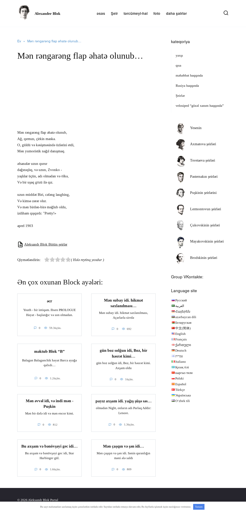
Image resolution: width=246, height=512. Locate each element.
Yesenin (196, 128)
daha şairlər (176, 13)
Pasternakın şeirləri (204, 176)
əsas (101, 13)
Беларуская (183, 322)
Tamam (199, 506)
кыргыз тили (184, 373)
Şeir (114, 13)
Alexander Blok (47, 13)
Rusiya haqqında (187, 86)
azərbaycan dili (185, 317)
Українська (183, 395)
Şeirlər (180, 96)
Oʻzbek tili (182, 401)
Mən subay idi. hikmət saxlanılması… (123, 303)
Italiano (180, 362)
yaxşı (179, 55)
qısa (178, 65)
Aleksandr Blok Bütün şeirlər (45, 244)
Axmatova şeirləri (203, 144)
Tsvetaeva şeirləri (202, 160)
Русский (181, 300)
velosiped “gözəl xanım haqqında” (200, 106)
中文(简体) (183, 328)
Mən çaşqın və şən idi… (123, 446)
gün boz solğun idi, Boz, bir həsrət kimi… (123, 353)
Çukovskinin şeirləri (205, 225)
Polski (179, 378)
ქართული (183, 345)
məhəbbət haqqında (189, 75)
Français (181, 339)
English (180, 334)
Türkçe (180, 390)
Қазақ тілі (182, 367)
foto (156, 13)
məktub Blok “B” (49, 351)
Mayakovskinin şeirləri (207, 241)
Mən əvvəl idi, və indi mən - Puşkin (49, 404)
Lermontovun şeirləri (205, 209)
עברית (179, 356)
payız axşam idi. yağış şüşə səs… (124, 401)
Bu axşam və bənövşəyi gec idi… (49, 446)
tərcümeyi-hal (136, 13)
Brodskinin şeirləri (203, 258)
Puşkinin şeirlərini (203, 193)
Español (180, 384)
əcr (49, 301)
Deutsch (180, 350)
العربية (179, 306)
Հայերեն (182, 311)
